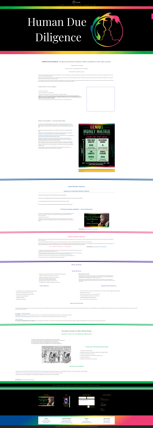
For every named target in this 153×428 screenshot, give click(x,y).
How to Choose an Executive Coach (86, 422)
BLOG (91, 5)
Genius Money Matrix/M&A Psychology (66, 422)
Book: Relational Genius (86, 421)
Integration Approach (106, 421)
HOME (58, 5)
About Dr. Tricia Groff (106, 419)
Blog (86, 419)
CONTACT (94, 5)
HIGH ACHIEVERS (62, 5)
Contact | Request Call (106, 422)
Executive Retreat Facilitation (46, 421)
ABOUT (81, 5)
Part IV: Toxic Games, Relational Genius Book (27, 379)
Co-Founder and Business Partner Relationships (99, 246)
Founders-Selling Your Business (66, 421)
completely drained (47, 341)
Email (101, 398)
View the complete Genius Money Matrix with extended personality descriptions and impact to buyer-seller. (96, 170)
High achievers (18, 371)
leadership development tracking (29, 316)
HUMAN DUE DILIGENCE (69, 5)
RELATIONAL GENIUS (86, 5)
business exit (40, 244)
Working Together (46, 422)
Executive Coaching (46, 419)
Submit (92, 406)
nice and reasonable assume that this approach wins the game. (32, 372)
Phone (102, 408)
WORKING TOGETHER (76, 5)
